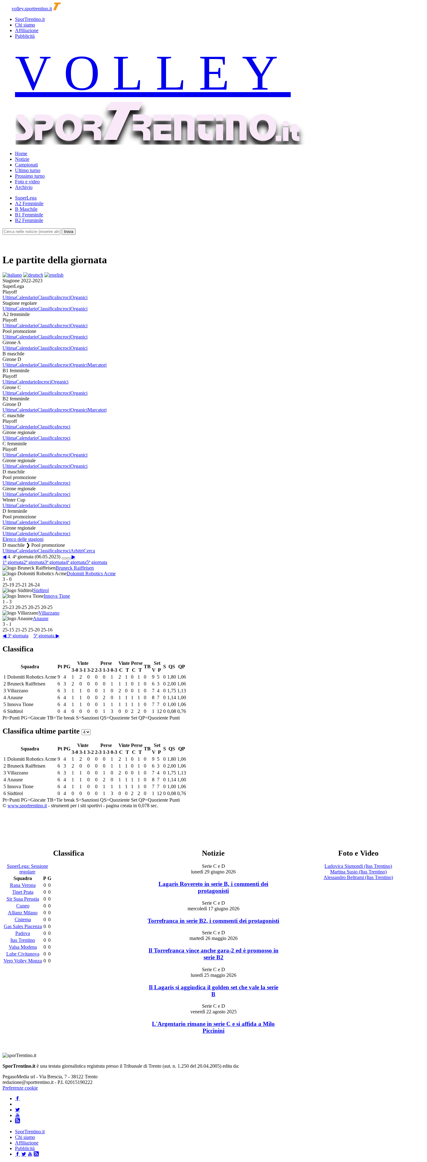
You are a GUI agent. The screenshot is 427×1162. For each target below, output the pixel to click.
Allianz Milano (23, 912)
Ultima (9, 297)
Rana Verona (23, 885)
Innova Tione (57, 596)
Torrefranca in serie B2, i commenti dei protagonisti (213, 920)
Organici (79, 297)
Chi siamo (25, 24)
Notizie (22, 159)
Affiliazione (26, 30)
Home (21, 153)
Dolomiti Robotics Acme (91, 573)
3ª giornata (54, 562)
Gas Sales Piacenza (23, 926)
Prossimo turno (30, 176)
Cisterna (23, 919)
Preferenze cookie (20, 1087)
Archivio (24, 187)
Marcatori (97, 365)
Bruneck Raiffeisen (75, 568)
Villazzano (48, 613)
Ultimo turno (27, 170)
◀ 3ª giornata (15, 635)
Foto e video (27, 181)
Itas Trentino (22, 940)
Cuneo (22, 905)
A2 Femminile (29, 203)
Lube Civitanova (22, 954)
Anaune (40, 618)
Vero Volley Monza (22, 960)
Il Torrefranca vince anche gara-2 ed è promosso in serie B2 (213, 954)
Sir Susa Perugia (23, 899)
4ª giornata (75, 562)
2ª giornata (33, 562)
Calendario (27, 297)
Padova (22, 933)
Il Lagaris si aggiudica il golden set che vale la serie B (213, 990)
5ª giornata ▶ (46, 635)
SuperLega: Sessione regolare (27, 868)
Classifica (47, 297)
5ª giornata (96, 562)
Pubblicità (25, 36)
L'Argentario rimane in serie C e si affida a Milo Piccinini (213, 1027)
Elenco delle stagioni (23, 539)
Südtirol (41, 590)
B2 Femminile (29, 220)
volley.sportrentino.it (32, 8)
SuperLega (26, 197)
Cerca (89, 550)
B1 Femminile (29, 214)
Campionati (26, 164)
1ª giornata (13, 562)
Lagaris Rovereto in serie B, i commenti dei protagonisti (213, 887)
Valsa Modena (23, 947)
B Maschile (26, 209)
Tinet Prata (22, 892)
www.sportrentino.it (27, 805)
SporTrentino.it (30, 19)
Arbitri (76, 550)
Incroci (63, 297)
